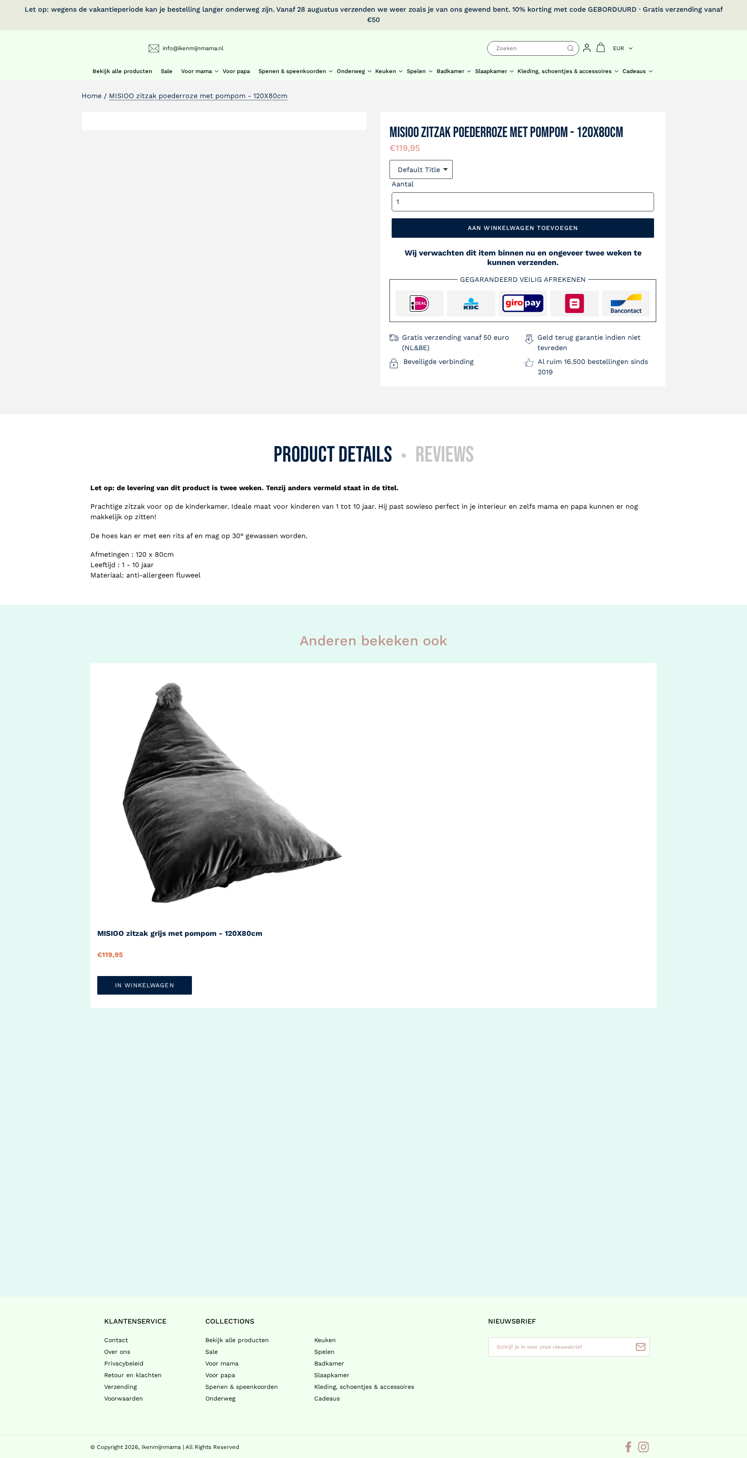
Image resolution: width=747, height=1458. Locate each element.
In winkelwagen (144, 985)
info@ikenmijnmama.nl (193, 48)
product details (333, 455)
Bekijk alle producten (237, 1340)
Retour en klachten (133, 1375)
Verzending (120, 1386)
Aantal (403, 184)
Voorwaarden (123, 1398)
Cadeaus (327, 1398)
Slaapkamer (331, 1375)
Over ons (117, 1351)
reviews (444, 455)
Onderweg (220, 1398)
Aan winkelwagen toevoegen (523, 227)
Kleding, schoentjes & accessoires (364, 1386)
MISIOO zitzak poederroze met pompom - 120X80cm (198, 96)
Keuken (325, 1340)
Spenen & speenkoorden (241, 1386)
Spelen (324, 1351)
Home (92, 96)
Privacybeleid (124, 1363)
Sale (211, 1351)
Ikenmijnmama (161, 1447)
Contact (116, 1340)
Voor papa (220, 1375)
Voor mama (222, 1363)
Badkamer (329, 1363)
